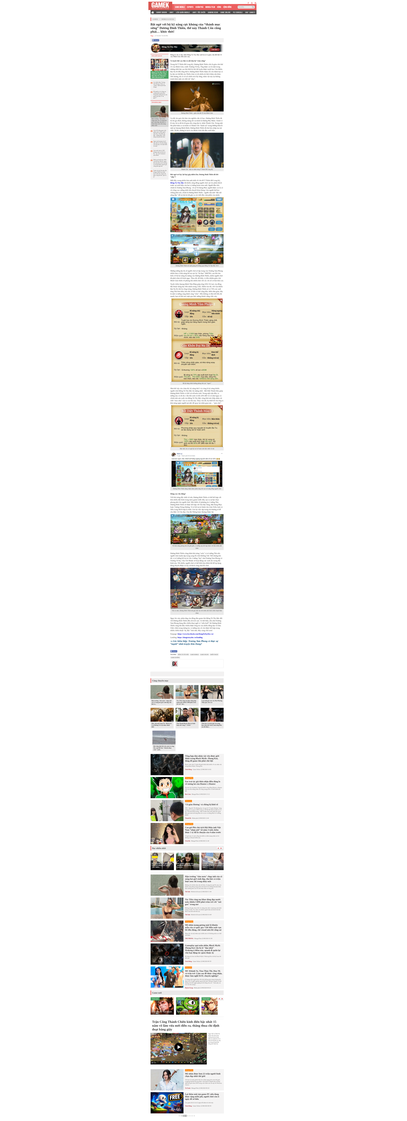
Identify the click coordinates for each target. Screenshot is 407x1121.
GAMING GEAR (213, 12)
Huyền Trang (189, 988)
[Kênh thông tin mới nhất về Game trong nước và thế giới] (160, 6)
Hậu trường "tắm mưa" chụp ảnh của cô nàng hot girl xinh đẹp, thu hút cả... (161, 702)
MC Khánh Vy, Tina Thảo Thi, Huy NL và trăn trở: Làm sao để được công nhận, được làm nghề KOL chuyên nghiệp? (203, 973)
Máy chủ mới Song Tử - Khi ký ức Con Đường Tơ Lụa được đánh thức (162, 725)
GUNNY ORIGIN (161, 12)
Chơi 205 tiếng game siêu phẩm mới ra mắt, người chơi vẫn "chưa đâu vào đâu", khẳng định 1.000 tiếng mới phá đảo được (159, 134)
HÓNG (219, 6)
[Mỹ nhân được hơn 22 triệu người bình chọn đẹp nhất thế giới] (167, 1079)
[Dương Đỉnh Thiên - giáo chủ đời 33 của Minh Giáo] (197, 96)
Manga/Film (195, 794)
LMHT (171, 12)
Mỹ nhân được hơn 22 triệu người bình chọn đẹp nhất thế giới (202, 1074)
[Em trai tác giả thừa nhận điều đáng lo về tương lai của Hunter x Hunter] (167, 787)
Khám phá (195, 818)
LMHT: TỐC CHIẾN (198, 12)
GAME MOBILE (180, 6)
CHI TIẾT (214, 49)
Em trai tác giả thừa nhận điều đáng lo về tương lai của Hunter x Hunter (202, 782)
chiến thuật (214, 654)
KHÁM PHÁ (199, 6)
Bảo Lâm (188, 794)
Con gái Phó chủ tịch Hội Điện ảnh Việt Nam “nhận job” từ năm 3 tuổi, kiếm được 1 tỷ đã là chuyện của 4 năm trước (203, 829)
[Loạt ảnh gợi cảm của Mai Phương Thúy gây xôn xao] (212, 692)
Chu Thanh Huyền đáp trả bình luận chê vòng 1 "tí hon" (186, 724)
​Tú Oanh (187, 1088)
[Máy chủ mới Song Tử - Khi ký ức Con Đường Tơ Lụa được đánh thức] (162, 715)
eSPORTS (190, 6)
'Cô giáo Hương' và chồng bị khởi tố (201, 804)
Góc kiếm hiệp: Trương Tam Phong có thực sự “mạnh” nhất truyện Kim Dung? (159, 85)
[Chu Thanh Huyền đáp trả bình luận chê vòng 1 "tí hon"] (187, 715)
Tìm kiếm (253, 7)
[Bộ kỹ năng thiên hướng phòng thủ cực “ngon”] (197, 340)
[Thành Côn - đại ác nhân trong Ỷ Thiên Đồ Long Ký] (197, 150)
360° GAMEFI (250, 12)
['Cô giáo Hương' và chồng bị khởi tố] (167, 810)
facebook (248, 3)
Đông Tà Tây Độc (170, 47)
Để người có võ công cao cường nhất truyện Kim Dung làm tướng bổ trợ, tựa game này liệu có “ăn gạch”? (160, 95)
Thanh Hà (188, 818)
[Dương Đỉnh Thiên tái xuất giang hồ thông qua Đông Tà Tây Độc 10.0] (197, 249)
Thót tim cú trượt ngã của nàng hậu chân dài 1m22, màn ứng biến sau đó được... (212, 725)
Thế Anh (187, 891)
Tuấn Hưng (188, 769)
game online (204, 654)
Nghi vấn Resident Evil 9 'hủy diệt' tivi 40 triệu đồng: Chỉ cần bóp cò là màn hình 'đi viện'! (160, 144)
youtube (252, 3)
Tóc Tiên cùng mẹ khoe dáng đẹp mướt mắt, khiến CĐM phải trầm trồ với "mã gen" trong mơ (203, 901)
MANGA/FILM (210, 6)
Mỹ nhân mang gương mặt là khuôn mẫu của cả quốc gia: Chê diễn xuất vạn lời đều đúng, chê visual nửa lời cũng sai (203, 927)
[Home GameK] (153, 12)
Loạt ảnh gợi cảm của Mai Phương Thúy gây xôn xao (212, 701)
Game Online (196, 769)
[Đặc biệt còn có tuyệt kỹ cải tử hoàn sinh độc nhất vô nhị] (197, 426)
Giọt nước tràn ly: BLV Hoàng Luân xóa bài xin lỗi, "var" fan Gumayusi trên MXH (159, 153)
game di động (175, 657)
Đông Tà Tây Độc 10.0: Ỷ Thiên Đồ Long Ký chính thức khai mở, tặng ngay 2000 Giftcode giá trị (159, 74)
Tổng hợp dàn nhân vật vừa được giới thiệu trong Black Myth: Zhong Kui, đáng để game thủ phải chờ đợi (202, 758)
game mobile (194, 654)
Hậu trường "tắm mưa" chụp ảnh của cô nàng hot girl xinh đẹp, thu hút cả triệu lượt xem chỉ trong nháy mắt (159, 122)
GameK (155, 19)
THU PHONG (189, 938)
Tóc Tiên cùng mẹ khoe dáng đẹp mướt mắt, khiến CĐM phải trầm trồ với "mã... (186, 702)
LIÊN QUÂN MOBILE (183, 12)
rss (255, 3)
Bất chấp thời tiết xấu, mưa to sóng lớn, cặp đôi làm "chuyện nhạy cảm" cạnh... (163, 747)
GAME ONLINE (226, 12)
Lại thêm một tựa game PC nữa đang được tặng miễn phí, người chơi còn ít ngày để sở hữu (202, 1096)
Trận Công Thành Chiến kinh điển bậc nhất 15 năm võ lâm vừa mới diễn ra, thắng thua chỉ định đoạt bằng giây (185, 1025)
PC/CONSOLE (238, 12)
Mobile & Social (168, 19)
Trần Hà (187, 841)
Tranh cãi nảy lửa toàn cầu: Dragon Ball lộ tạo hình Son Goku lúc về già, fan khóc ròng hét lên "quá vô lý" (160, 174)
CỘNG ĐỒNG (227, 6)
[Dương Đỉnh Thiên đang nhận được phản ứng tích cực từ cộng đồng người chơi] (197, 469)
